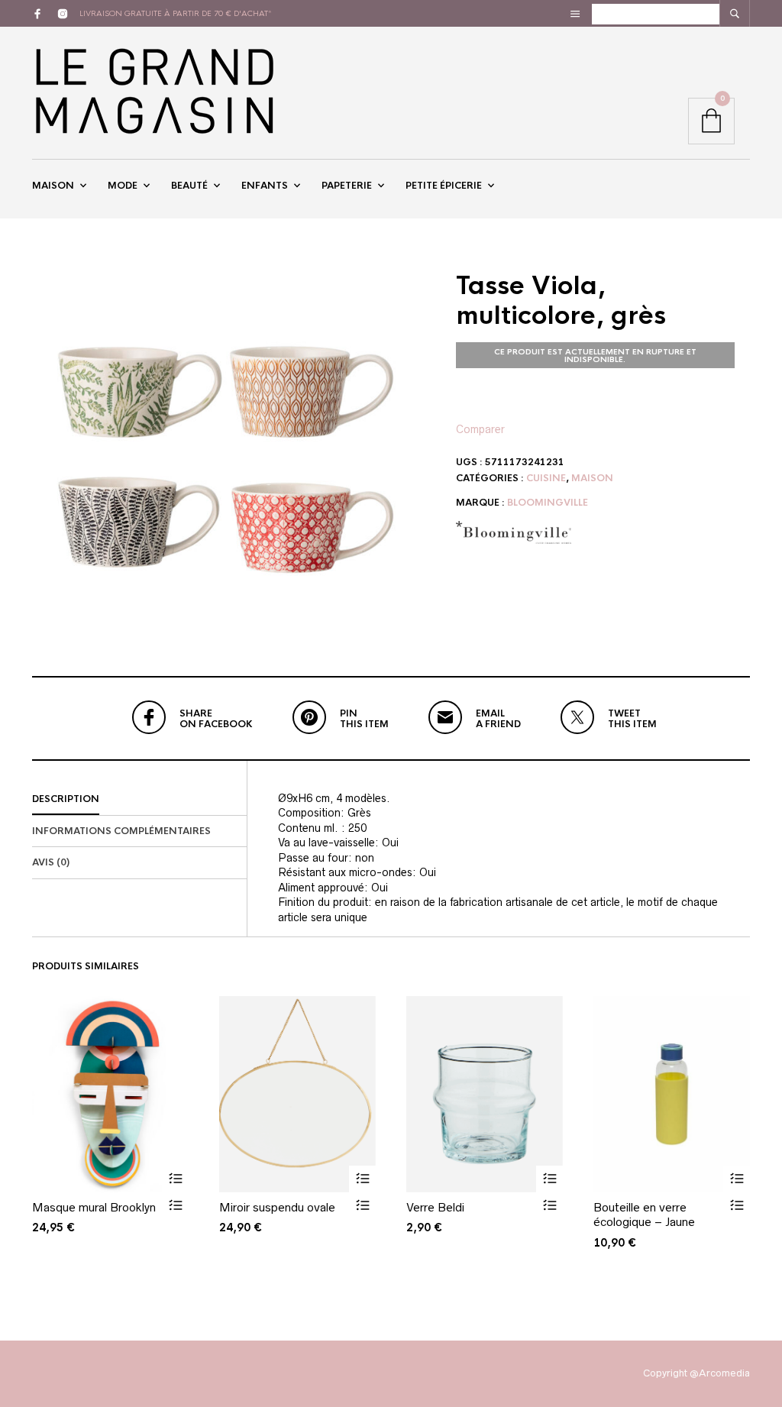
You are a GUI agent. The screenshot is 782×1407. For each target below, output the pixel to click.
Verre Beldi (435, 1207)
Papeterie (347, 186)
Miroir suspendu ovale (277, 1207)
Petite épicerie (444, 186)
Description (65, 799)
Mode (122, 186)
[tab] (139, 800)
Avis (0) (50, 862)
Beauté (189, 186)
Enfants (264, 186)
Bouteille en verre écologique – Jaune (644, 1215)
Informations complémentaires (121, 831)
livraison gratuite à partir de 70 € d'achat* (175, 13)
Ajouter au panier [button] (175, 1179)
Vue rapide (175, 1205)
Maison (53, 186)
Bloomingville (547, 502)
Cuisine (546, 478)
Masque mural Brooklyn (94, 1207)
